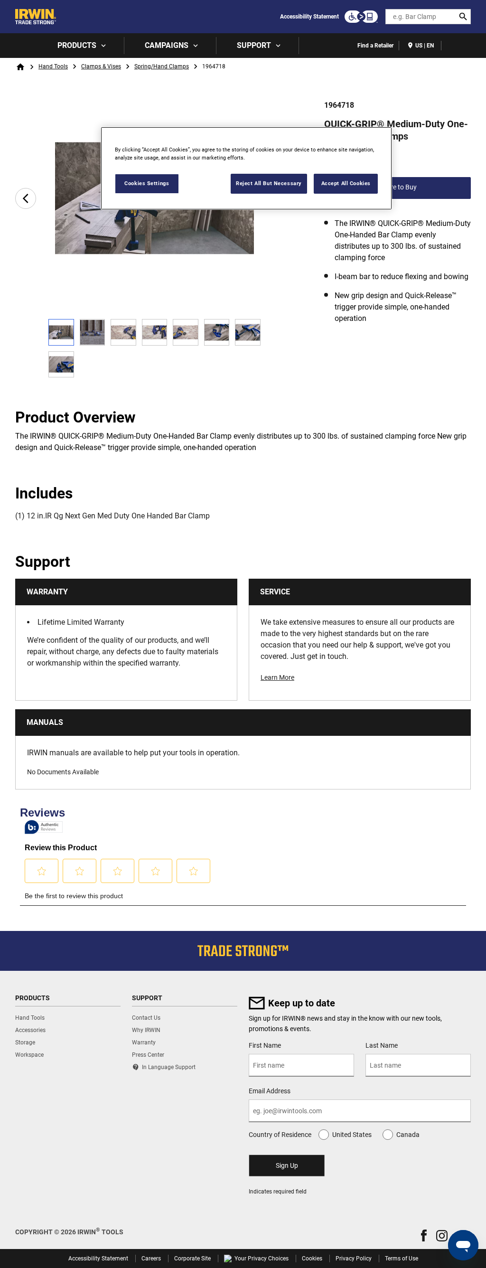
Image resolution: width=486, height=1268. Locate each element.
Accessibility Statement (309, 16)
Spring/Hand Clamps (161, 66)
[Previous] (25, 198)
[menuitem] (80, 45)
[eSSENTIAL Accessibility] (361, 16)
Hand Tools (53, 66)
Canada (408, 1134)
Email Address (269, 1091)
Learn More (277, 677)
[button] (424, 1235)
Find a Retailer (375, 45)
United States (352, 1134)
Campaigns (166, 45)
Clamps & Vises (101, 66)
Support (254, 45)
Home (20, 67)
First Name (265, 1045)
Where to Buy (397, 187)
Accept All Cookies (346, 183)
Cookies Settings (146, 183)
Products (76, 45)
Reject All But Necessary (269, 183)
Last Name (381, 1045)
